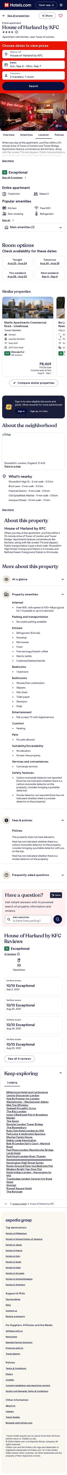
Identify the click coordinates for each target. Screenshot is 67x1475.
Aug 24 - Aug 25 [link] (49, 263)
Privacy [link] (9, 1374)
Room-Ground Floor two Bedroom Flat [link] (29, 1166)
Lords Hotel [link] (13, 1153)
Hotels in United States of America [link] (24, 1239)
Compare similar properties (36, 383)
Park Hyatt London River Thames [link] (26, 1156)
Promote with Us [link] (14, 1348)
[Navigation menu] (61, 5)
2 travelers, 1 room (22, 77)
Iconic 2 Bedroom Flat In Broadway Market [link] (27, 1116)
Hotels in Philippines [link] (16, 1233)
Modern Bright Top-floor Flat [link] (24, 1169)
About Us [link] (10, 1405)
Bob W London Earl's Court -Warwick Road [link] (28, 1145)
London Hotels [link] (20, 1203)
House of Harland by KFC (26, 55)
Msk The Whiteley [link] (17, 1105)
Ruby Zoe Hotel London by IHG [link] (25, 1130)
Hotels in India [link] (13, 1267)
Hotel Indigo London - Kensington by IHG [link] (28, 1174)
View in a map (12, 466)
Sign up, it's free (39, 411)
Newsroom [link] (11, 1336)
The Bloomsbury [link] (16, 1127)
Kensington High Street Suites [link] (25, 1162)
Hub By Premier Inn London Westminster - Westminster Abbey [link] (27, 1100)
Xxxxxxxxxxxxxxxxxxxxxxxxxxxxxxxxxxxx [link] (29, 1159)
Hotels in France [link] (14, 1250)
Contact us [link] (11, 1310)
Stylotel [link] (11, 1185)
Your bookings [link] (13, 1299)
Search (33, 86)
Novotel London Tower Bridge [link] (24, 1124)
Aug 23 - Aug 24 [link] (17, 263)
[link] (60, 16)
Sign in (21, 411)
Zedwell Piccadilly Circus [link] (21, 1108)
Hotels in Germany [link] (15, 1284)
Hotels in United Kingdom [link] (19, 1279)
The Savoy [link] (12, 1121)
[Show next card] (63, 112)
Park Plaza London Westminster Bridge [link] (29, 1150)
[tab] (12, 1082)
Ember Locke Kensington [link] (21, 1140)
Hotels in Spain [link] (13, 1261)
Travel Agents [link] (13, 1353)
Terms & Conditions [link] (16, 1368)
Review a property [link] (15, 1316)
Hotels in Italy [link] (13, 1256)
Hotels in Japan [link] (14, 1244)
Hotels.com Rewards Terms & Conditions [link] (27, 1391)
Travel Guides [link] (13, 1417)
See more (8, 160)
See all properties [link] (18, 15)
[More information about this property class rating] (16, 32)
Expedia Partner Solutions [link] (19, 1342)
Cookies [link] (10, 1379)
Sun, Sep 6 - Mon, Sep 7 (25, 66)
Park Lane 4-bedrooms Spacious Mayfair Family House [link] (25, 1135)
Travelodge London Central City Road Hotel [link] (29, 1180)
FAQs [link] (8, 1305)
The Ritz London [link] (16, 1111)
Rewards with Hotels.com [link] (19, 1422)
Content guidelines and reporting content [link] (28, 1385)
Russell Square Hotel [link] (19, 1188)
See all (6, 220)
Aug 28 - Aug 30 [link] (17, 276)
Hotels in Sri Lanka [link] (15, 1273)
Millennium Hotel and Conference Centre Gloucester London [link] (27, 1094)
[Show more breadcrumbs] (5, 1203)
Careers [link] (10, 1411)
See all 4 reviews (12, 177)
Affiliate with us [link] (14, 1331)
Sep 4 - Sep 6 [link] (50, 276)
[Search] (57, 919)
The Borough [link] (14, 1191)
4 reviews (10, 954)
